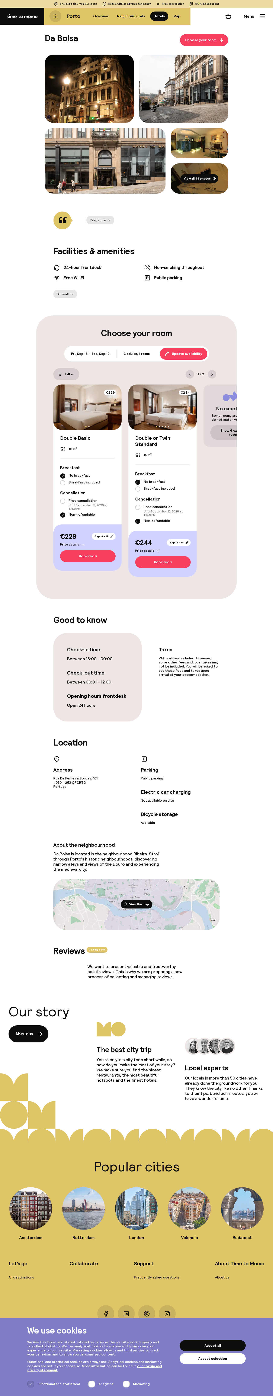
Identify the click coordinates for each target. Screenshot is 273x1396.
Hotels (159, 16)
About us (24, 1034)
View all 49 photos (197, 178)
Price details (69, 544)
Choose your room (200, 40)
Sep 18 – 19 (101, 536)
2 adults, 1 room (137, 353)
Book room (88, 556)
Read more (98, 220)
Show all (63, 294)
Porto (73, 16)
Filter (69, 374)
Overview (101, 16)
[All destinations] (55, 16)
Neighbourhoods (131, 16)
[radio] (62, 476)
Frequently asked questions (156, 1277)
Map (176, 16)
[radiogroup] (87, 479)
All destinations (21, 1277)
